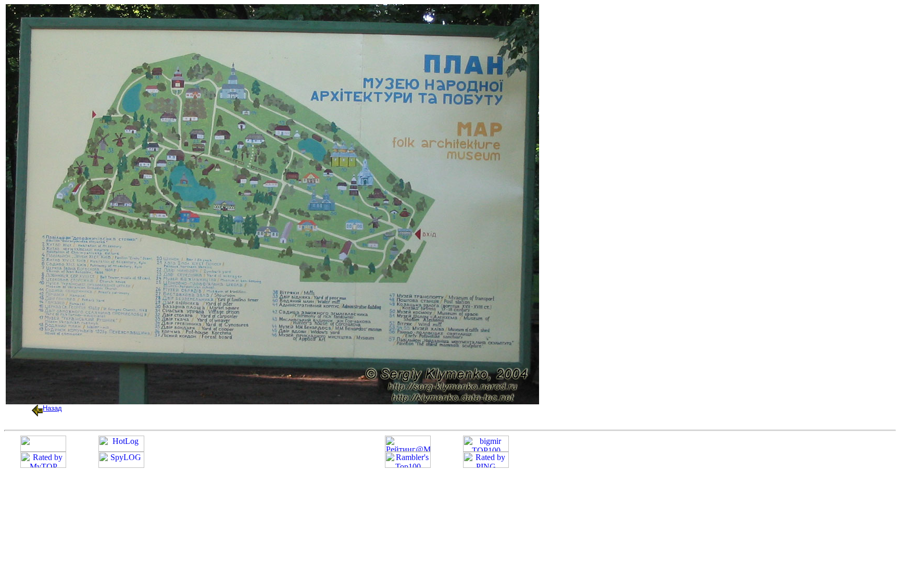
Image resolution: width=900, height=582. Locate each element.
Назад (52, 408)
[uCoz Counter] (43, 448)
